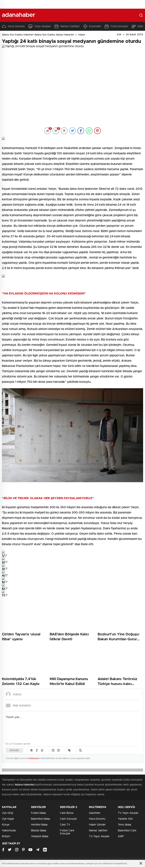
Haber (81, 35)
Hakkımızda (9, 830)
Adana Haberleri (25, 784)
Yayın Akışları (42, 26)
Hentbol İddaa (39, 824)
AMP (121, 836)
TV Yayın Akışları (99, 836)
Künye (5, 824)
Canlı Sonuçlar (119, 26)
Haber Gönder (97, 824)
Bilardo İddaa (38, 830)
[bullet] (58, 750)
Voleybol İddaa (39, 836)
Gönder (14, 750)
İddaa (141, 26)
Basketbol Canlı (127, 830)
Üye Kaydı (8, 819)
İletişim (6, 836)
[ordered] (53, 750)
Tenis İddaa (124, 824)
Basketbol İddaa (40, 819)
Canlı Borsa (66, 813)
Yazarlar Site (125, 819)
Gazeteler (94, 813)
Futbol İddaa (38, 813)
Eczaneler (95, 26)
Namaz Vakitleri (69, 26)
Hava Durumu (16, 26)
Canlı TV (65, 824)
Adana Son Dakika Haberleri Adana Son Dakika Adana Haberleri (38, 35)
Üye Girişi (7, 813)
